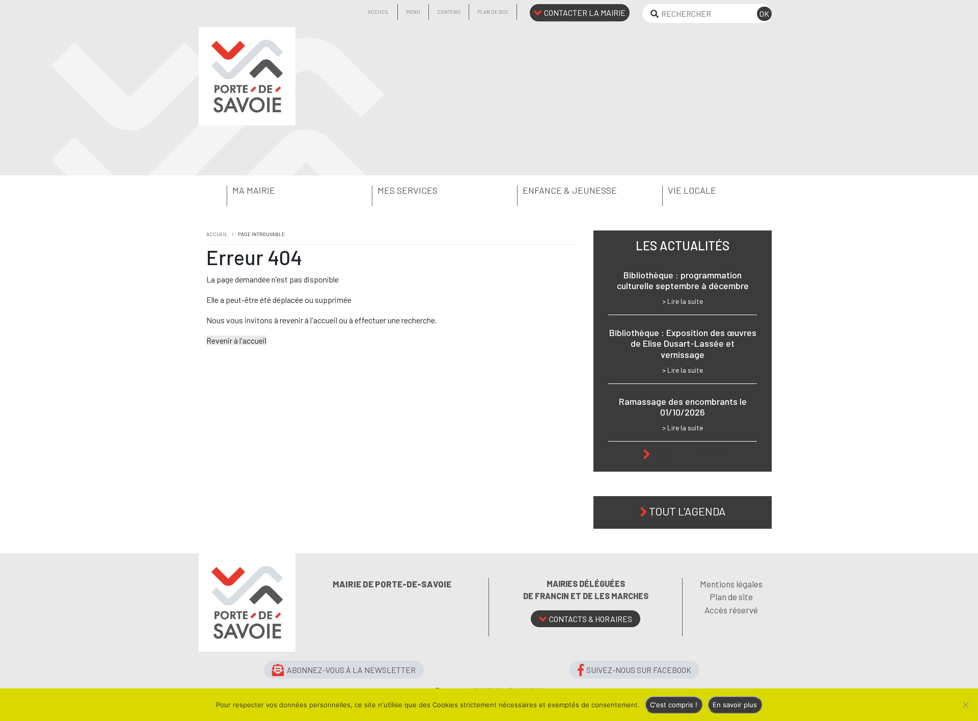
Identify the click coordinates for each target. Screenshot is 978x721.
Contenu (448, 12)
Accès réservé (731, 610)
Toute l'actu (687, 452)
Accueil (378, 12)
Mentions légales (731, 584)
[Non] (965, 705)
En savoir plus (735, 705)
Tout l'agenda (687, 511)
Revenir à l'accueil (236, 340)
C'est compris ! (673, 705)
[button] (271, 190)
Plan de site (492, 12)
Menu (413, 12)
